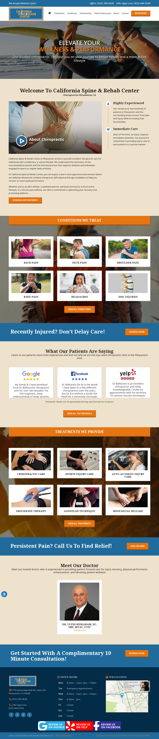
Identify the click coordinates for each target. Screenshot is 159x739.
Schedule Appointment (25, 200)
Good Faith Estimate (111, 736)
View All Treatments (79, 523)
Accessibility (145, 736)
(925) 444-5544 (16, 708)
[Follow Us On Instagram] (17, 714)
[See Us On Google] (23, 714)
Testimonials (86, 13)
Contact (125, 13)
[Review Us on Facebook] (107, 726)
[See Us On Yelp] (29, 714)
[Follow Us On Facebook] (11, 714)
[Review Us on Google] (51, 726)
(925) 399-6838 (137, 546)
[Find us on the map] (128, 696)
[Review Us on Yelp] (79, 726)
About (116, 13)
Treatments (59, 13)
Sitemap (99, 736)
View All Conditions (79, 309)
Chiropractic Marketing (64, 736)
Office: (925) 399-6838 (102, 3)
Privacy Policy (135, 736)
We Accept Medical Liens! (22, 3)
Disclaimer (124, 736)
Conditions (72, 13)
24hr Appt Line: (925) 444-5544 (133, 3)
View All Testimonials (79, 413)
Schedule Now (136, 332)
